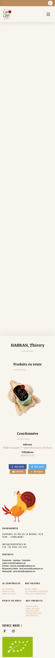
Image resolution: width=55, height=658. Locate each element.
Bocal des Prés (33, 608)
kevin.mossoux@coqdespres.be (31, 568)
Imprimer (38, 471)
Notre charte (31, 589)
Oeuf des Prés (32, 611)
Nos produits (34, 600)
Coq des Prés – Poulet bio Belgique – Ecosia (7, 14)
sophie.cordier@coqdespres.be (14, 563)
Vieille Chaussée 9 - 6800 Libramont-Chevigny (27, 447)
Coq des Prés (32, 606)
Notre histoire (9, 593)
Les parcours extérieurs (36, 591)
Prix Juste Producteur (35, 593)
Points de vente (11, 600)
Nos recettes (32, 615)
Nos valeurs (32, 583)
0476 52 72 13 (27, 455)
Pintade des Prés (33, 613)
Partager (19, 466)
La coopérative (11, 583)
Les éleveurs (8, 589)
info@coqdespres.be (14, 544)
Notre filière (8, 591)
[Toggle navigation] (48, 14)
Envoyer (19, 471)
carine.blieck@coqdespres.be (24, 571)
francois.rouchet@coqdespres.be (22, 565)
